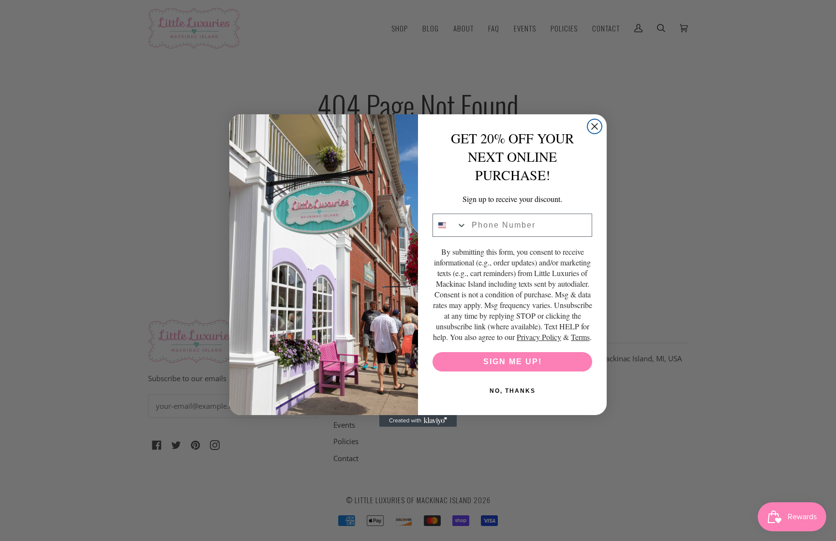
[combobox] (450, 225)
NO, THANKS (513, 390)
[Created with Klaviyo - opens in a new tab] (418, 421)
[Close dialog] (594, 126)
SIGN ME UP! (512, 361)
